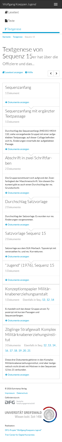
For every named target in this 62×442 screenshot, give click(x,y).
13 (44, 299)
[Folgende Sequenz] (57, 73)
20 (24, 350)
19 (20, 350)
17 (11, 350)
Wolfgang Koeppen (19, 4)
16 (7, 350)
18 (16, 350)
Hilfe (30, 72)
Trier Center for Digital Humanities (20, 435)
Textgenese (14, 29)
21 (28, 350)
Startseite (6, 37)
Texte (11, 20)
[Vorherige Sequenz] (51, 73)
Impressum (10, 393)
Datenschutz (22, 393)
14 (52, 299)
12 (48, 299)
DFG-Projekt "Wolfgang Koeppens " (23, 430)
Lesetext (13, 12)
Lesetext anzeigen (14, 72)
